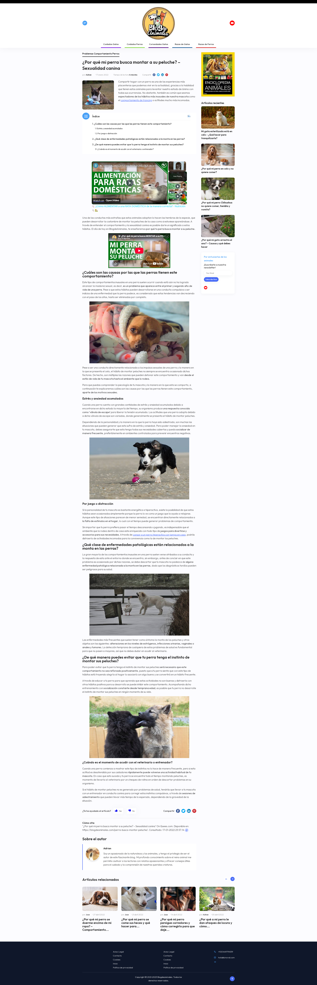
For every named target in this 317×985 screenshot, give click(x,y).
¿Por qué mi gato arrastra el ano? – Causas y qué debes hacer (216, 243)
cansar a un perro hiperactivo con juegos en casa (159, 534)
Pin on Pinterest (166, 74)
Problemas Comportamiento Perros (100, 53)
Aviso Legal (118, 951)
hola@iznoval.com (226, 957)
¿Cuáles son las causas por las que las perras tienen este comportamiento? (133, 123)
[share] (163, 164)
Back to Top (232, 978)
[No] (131, 811)
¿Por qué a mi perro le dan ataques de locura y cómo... (215, 922)
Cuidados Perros (135, 44)
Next (232, 879)
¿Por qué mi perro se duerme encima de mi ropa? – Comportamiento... (96, 924)
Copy (186, 830)
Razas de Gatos (182, 44)
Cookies (116, 959)
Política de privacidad (123, 967)
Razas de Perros (206, 44)
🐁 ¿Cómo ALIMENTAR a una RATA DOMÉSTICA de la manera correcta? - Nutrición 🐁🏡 (129, 165)
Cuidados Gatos (111, 44)
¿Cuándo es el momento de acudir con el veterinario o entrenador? (125, 149)
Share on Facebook (154, 74)
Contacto (117, 955)
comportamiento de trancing (136, 100)
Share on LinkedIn (162, 74)
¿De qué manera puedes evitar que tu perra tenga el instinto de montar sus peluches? (139, 144)
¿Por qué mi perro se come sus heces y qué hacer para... (135, 922)
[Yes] (118, 811)
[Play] (177, 186)
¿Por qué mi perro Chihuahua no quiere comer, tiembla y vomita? (216, 206)
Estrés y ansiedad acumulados (110, 128)
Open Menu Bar (84, 23)
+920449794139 (225, 951)
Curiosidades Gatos (158, 44)
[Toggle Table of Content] (189, 116)
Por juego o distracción (107, 133)
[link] (95, 165)
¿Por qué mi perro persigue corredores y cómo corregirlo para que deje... (177, 924)
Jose (88, 914)
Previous (226, 879)
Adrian (89, 75)
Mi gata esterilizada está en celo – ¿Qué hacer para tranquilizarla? (216, 135)
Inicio (115, 963)
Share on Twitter (158, 74)
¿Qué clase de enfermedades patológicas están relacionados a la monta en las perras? (140, 138)
